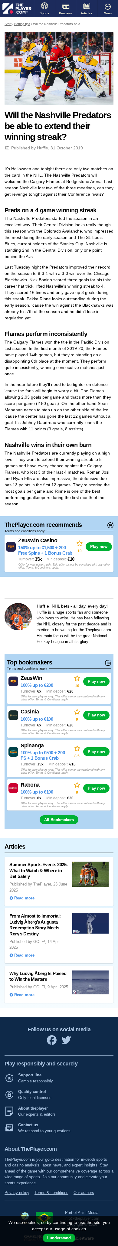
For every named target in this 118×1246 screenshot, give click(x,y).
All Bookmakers (59, 819)
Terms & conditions (51, 1192)
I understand (59, 1238)
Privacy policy (17, 1192)
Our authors (84, 1192)
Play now (98, 546)
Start (8, 24)
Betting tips (22, 24)
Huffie (42, 147)
